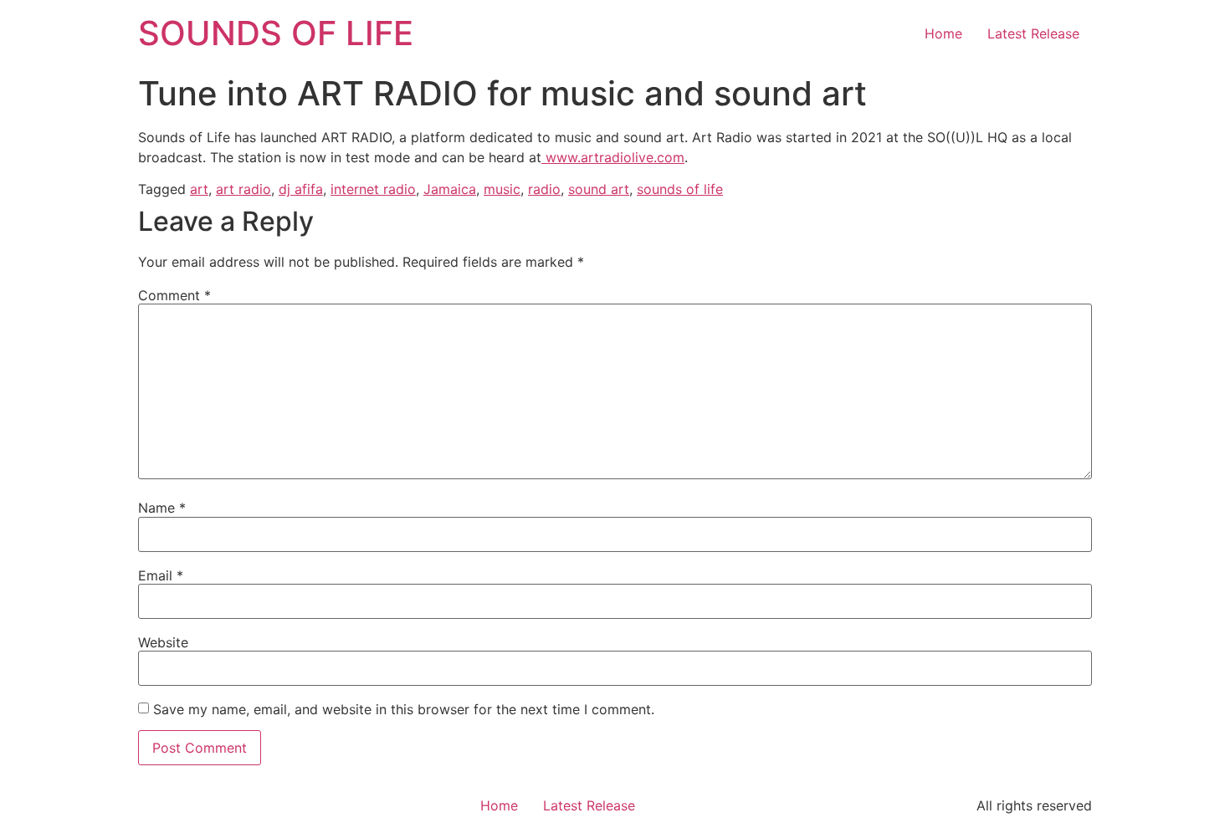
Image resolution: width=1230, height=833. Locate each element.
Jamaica (449, 189)
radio (544, 189)
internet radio (373, 189)
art (199, 189)
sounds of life (680, 189)
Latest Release (1033, 33)
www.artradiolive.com (612, 157)
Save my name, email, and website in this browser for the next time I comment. (403, 709)
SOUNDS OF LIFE (275, 33)
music (502, 189)
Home (943, 33)
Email (160, 575)
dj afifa (301, 189)
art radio (243, 189)
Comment (174, 295)
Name (162, 507)
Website (163, 642)
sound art (598, 189)
